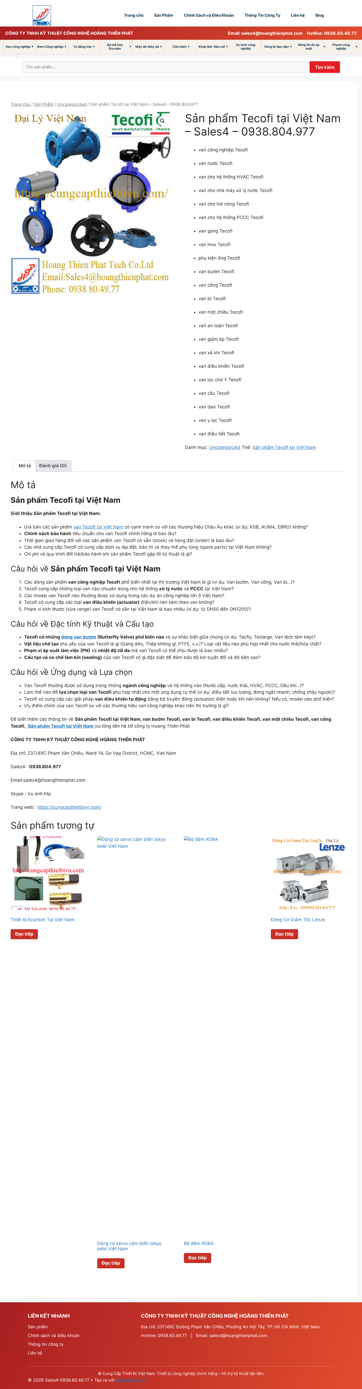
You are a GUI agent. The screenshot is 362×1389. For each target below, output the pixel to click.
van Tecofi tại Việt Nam (98, 527)
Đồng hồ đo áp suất (311, 46)
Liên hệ (298, 15)
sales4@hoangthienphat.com (238, 1335)
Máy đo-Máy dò (148, 47)
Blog (319, 15)
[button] (162, 121)
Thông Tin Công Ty (262, 15)
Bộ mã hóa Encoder (119, 46)
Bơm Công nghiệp (51, 47)
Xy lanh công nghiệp (245, 46)
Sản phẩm (38, 1326)
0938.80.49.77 (172, 1335)
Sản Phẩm (163, 15)
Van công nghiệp (19, 47)
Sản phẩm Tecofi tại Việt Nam (284, 447)
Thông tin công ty (46, 1344)
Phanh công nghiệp (344, 46)
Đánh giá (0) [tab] (53, 465)
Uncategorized (71, 104)
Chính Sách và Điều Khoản (209, 15)
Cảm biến (181, 47)
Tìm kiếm (324, 67)
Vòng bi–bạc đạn (278, 47)
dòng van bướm (78, 637)
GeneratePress (130, 1380)
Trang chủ (133, 15)
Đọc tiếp (24, 934)
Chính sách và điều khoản (54, 1335)
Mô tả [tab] (25, 465)
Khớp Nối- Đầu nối (213, 47)
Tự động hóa (84, 47)
